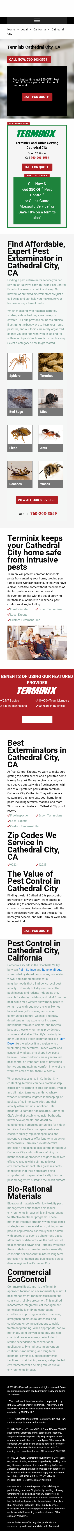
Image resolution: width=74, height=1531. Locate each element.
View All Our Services (36, 500)
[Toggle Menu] (37, 20)
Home (11, 29)
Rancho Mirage (51, 969)
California (39, 29)
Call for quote (36, 97)
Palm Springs (27, 969)
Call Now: (28, 59)
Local (24, 29)
